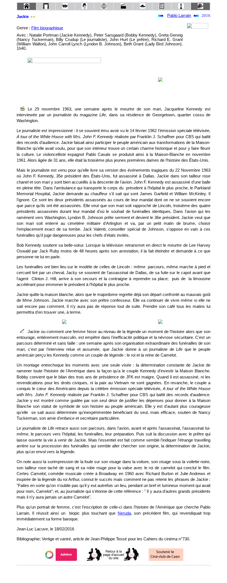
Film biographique (47, 28)
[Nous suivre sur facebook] (103, 572)
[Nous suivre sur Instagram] (124, 572)
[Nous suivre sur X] (113, 572)
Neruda (124, 513)
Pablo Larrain (179, 15)
